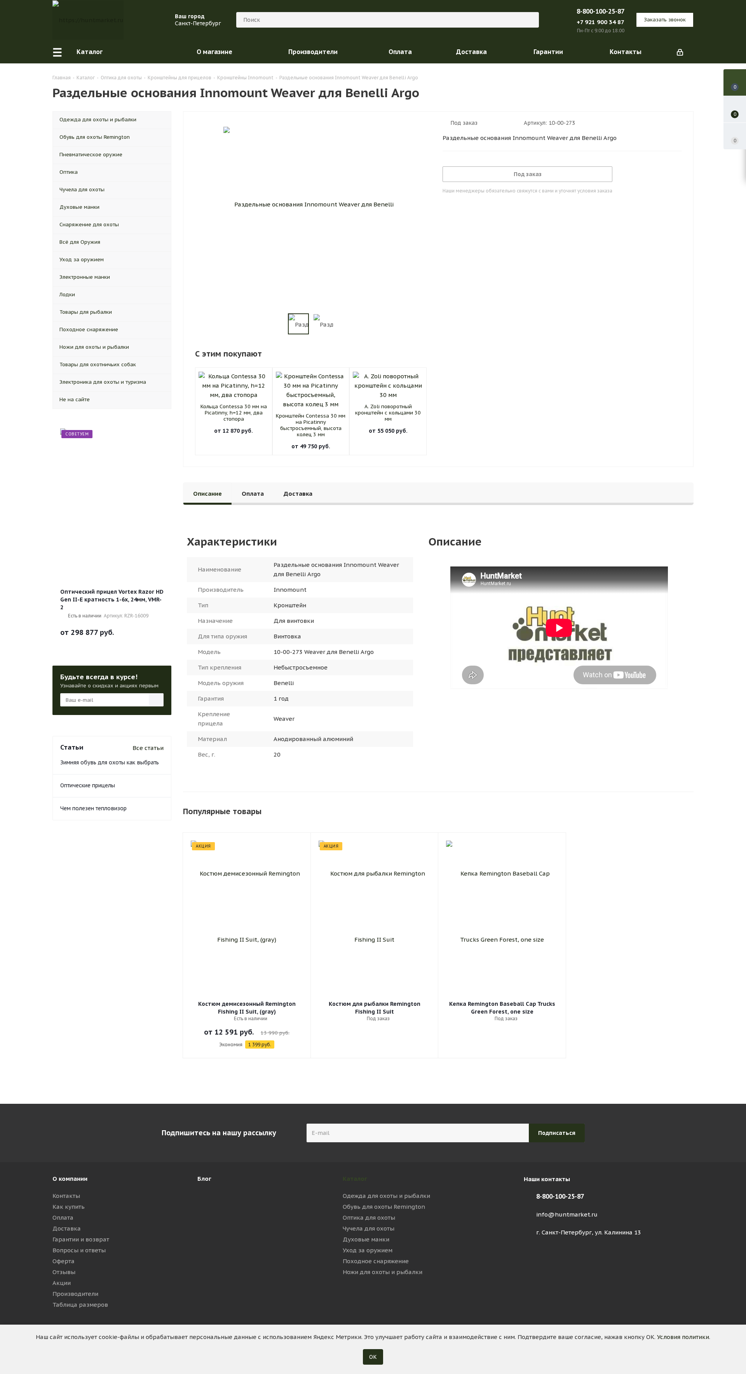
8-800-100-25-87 (600, 11)
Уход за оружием (367, 1250)
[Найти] (529, 20)
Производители (75, 1293)
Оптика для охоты (369, 1217)
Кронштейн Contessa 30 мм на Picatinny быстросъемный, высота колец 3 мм (310, 425)
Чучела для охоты (368, 1228)
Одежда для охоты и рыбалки (386, 1195)
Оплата (62, 1217)
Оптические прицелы (87, 785)
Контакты (66, 1195)
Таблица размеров (80, 1304)
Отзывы (63, 1272)
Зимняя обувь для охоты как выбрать (109, 762)
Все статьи (148, 748)
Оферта (63, 1261)
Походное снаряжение (376, 1261)
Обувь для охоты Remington (384, 1206)
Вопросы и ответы (79, 1250)
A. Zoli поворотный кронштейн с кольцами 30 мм (388, 412)
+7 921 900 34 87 (600, 22)
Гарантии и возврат (80, 1239)
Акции (61, 1283)
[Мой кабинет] (680, 51)
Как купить (68, 1206)
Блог (204, 1178)
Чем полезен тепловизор (93, 808)
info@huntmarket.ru (567, 1214)
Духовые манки (366, 1239)
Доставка (66, 1228)
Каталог (355, 1178)
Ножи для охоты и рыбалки (382, 1272)
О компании (69, 1178)
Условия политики (683, 1337)
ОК (373, 1356)
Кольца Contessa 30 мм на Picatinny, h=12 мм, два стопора (233, 412)
